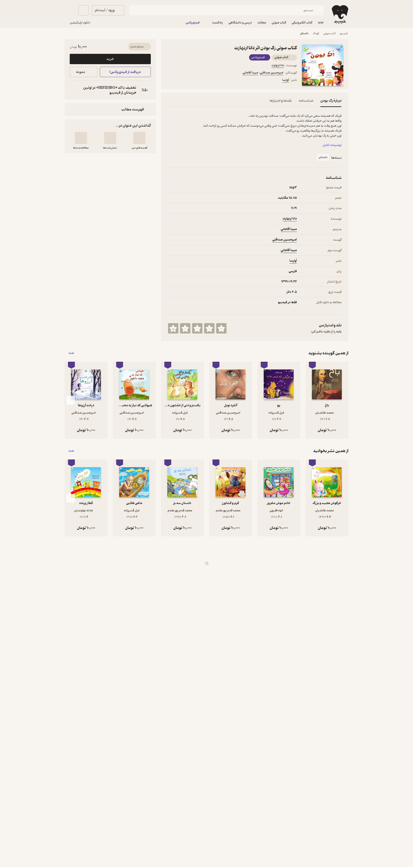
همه (71, 353)
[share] (201, 80)
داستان (304, 33)
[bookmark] (181, 80)
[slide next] (70, 400)
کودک (316, 33)
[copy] (74, 90)
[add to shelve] (139, 138)
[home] (339, 14)
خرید (110, 59)
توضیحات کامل (332, 145)
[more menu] (170, 80)
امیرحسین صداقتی (271, 72)
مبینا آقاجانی (250, 72)
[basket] (83, 10)
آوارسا (285, 80)
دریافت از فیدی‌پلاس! (125, 72)
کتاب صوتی (329, 33)
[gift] (191, 80)
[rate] (221, 328)
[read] (81, 138)
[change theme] (70, 10)
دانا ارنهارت (277, 65)
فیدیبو (344, 33)
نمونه (80, 72)
